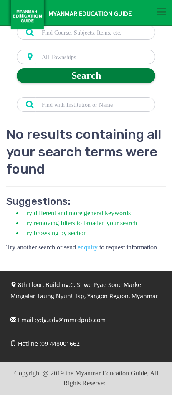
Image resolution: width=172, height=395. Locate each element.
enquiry (88, 247)
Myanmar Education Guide (90, 15)
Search (86, 75)
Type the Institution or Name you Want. (63, 93)
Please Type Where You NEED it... (57, 45)
